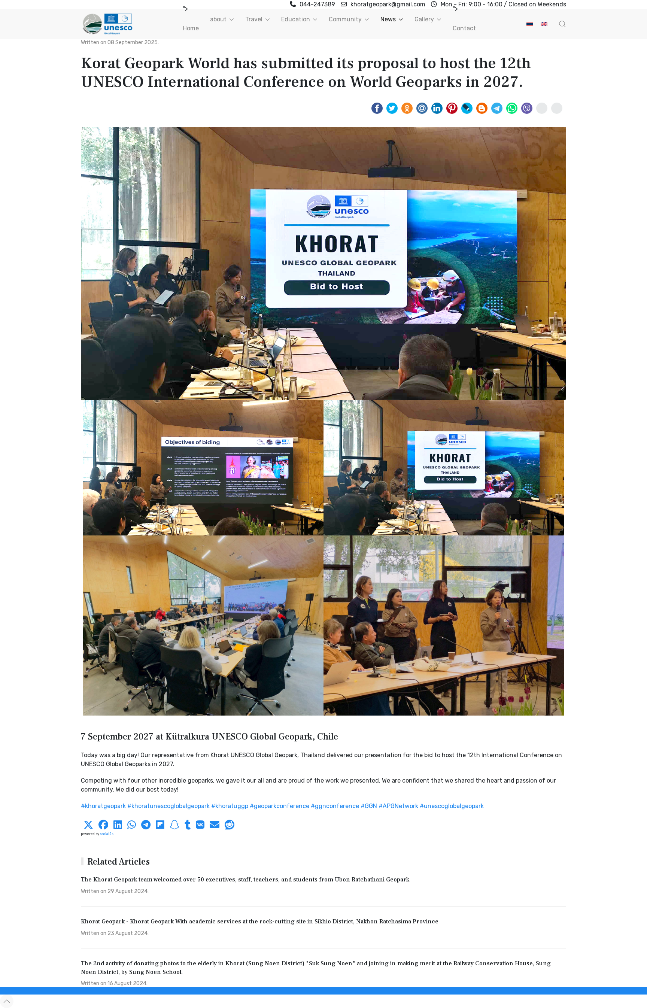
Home (191, 28)
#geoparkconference (279, 806)
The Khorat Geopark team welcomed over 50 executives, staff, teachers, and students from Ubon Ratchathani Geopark (245, 879)
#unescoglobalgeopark (452, 806)
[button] (562, 24)
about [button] (218, 19)
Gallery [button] (424, 19)
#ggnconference (335, 806)
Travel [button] (253, 19)
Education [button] (295, 19)
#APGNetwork (398, 806)
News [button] (388, 19)
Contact (464, 28)
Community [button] (345, 19)
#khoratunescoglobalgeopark (168, 806)
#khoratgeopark (103, 806)
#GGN (369, 806)
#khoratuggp (229, 806)
